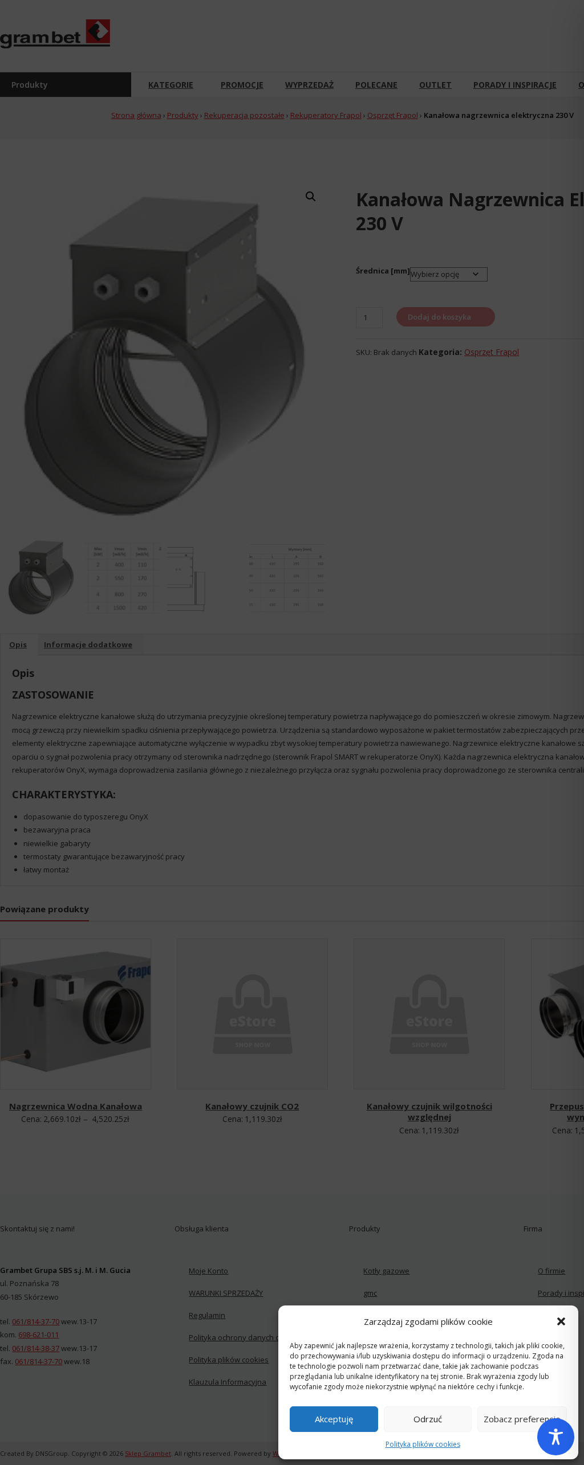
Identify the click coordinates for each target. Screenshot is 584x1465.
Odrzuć (427, 1419)
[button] (561, 1321)
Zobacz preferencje (522, 1419)
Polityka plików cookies (423, 1444)
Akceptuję (334, 1419)
